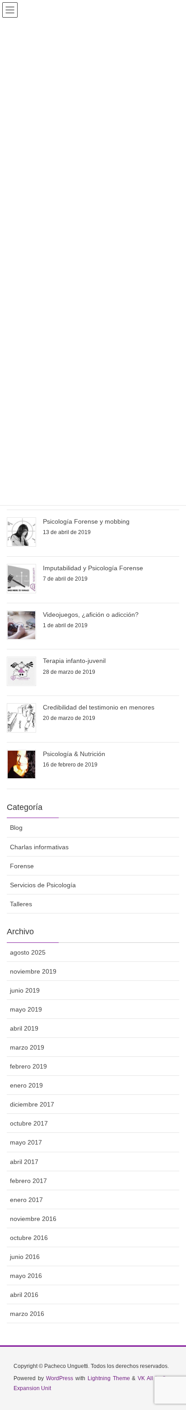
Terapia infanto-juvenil (74, 660)
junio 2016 (25, 1256)
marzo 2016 (27, 1313)
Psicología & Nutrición (74, 753)
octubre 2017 (29, 1123)
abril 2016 (24, 1294)
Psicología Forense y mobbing (86, 521)
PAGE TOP (171, 1359)
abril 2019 (24, 1028)
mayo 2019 (26, 1009)
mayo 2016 (26, 1275)
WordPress (59, 1378)
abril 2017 (24, 1161)
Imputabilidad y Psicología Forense (93, 568)
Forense (22, 866)
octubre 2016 (29, 1237)
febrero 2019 (28, 1066)
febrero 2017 (28, 1180)
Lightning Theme (109, 1378)
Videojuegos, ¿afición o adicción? (91, 614)
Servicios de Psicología (43, 885)
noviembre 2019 (33, 971)
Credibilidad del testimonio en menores (98, 707)
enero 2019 (26, 1085)
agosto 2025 (28, 952)
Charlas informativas (39, 847)
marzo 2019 (27, 1047)
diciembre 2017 (32, 1104)
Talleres (21, 904)
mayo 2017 (26, 1142)
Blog (16, 827)
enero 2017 (26, 1199)
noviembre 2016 (33, 1218)
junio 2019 (25, 990)
